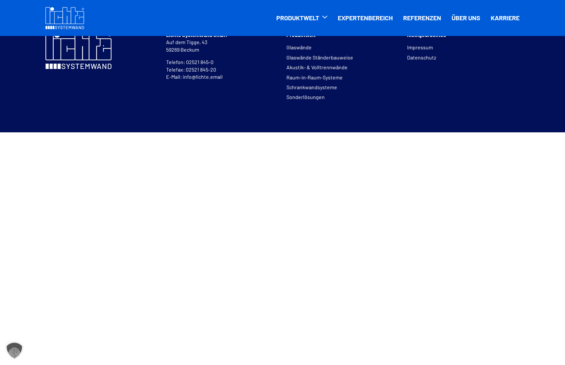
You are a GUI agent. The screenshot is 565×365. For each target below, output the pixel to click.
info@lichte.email (203, 77)
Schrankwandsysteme (311, 87)
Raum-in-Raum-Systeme (314, 77)
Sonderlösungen (305, 97)
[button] (14, 350)
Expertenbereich (365, 18)
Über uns (466, 18)
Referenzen (422, 18)
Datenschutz (421, 57)
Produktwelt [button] (297, 18)
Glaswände (299, 47)
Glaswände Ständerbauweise (319, 57)
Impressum (420, 47)
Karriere (505, 18)
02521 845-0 (200, 62)
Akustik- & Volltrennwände (317, 67)
